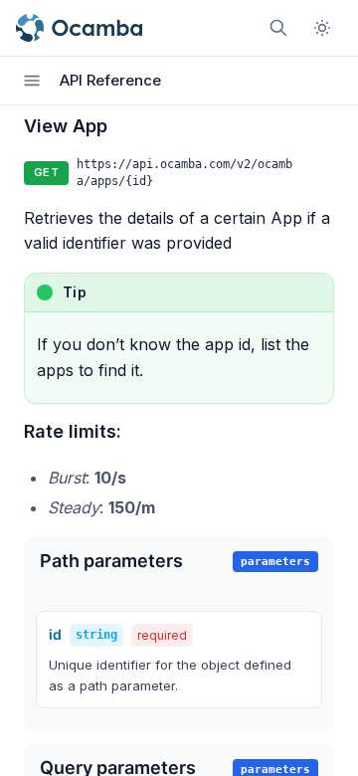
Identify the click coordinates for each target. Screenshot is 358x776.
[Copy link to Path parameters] (204, 562)
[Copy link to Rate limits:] (142, 433)
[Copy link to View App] (128, 127)
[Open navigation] (32, 81)
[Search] (278, 28)
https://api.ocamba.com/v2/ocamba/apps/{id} (184, 172)
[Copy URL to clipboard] (322, 173)
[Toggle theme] (322, 28)
